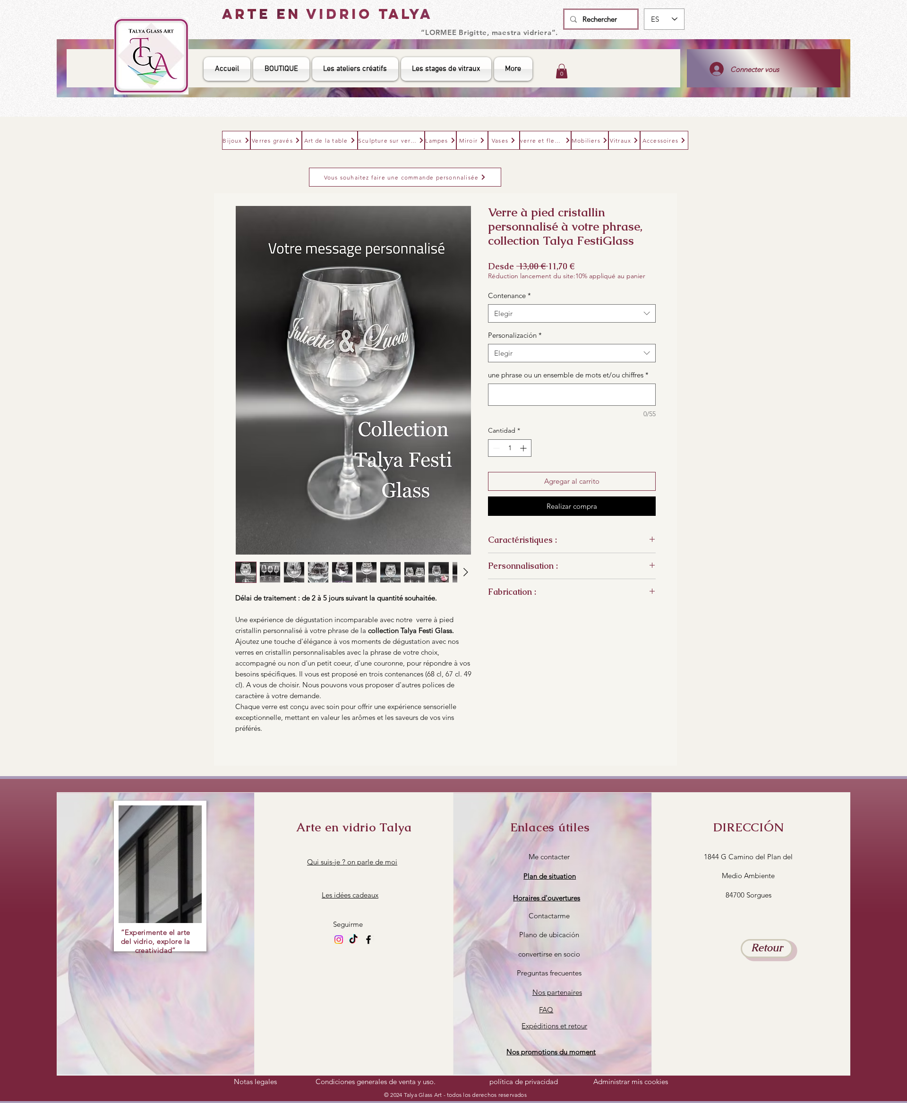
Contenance (509, 295)
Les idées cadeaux (350, 894)
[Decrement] (495, 448)
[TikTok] (353, 939)
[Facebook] (368, 939)
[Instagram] (338, 939)
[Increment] (524, 448)
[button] (546, 897)
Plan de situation (549, 876)
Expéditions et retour (554, 1025)
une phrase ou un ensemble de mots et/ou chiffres (568, 374)
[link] (562, 71)
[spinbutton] (509, 448)
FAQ (546, 1009)
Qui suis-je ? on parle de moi (352, 861)
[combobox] (572, 313)
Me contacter (549, 856)
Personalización (515, 335)
